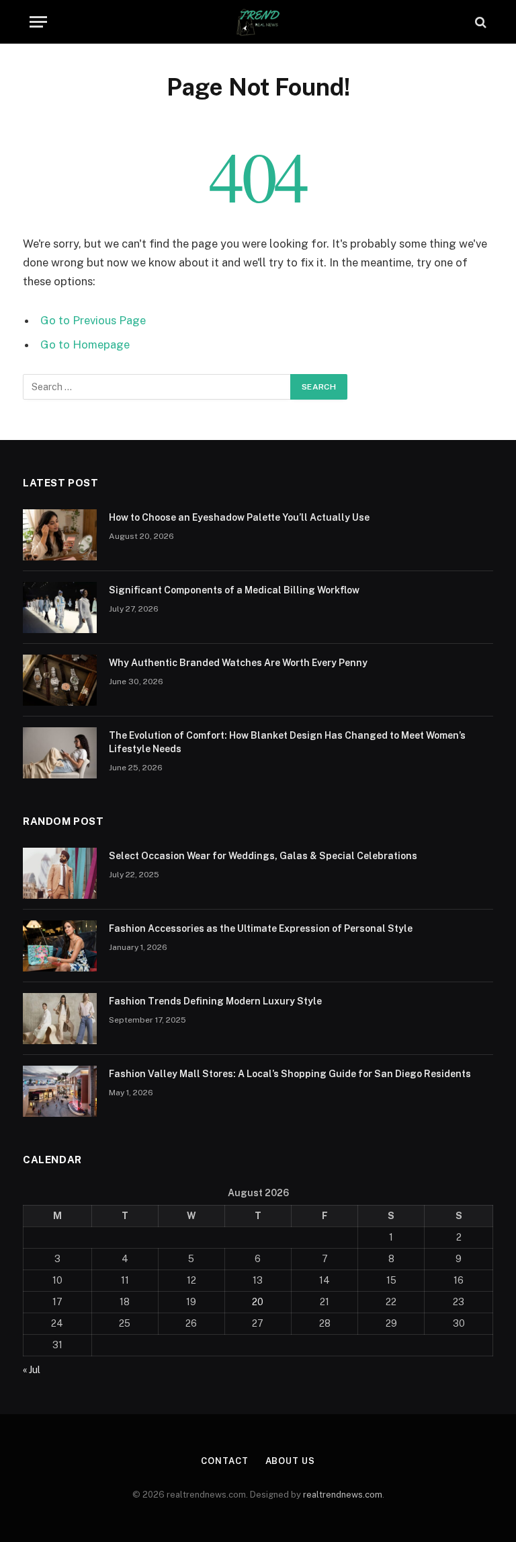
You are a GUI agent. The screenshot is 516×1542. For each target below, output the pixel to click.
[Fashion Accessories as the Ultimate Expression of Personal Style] (60, 945)
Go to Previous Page (93, 320)
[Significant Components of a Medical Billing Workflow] (60, 607)
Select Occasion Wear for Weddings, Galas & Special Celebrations (263, 855)
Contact (224, 1461)
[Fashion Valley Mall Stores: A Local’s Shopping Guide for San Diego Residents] (60, 1091)
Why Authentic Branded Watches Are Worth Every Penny (238, 662)
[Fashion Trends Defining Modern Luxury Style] (60, 1018)
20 (257, 1301)
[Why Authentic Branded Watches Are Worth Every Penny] (60, 680)
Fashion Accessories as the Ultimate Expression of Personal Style (261, 928)
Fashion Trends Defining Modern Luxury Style (215, 1001)
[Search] (479, 22)
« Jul (31, 1369)
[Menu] (38, 22)
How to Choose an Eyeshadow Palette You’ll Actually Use (239, 517)
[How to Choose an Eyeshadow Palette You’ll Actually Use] (60, 534)
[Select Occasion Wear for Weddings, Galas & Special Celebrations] (60, 873)
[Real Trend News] (258, 22)
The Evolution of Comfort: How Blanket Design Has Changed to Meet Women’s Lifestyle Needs (287, 742)
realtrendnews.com (342, 1495)
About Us (290, 1461)
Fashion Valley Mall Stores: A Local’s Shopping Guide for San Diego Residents (290, 1073)
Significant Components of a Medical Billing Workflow (234, 590)
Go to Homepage (85, 344)
